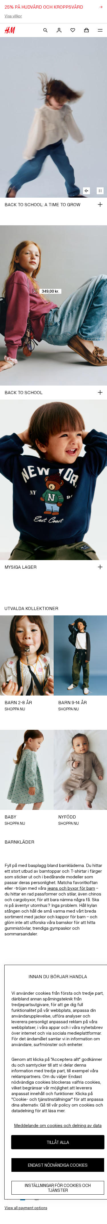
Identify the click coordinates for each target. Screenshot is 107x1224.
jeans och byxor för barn (71, 888)
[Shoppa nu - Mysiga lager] (100, 567)
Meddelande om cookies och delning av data (58, 1125)
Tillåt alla (58, 1142)
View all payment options (26, 1208)
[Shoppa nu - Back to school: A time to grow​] (100, 204)
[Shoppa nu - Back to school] (100, 392)
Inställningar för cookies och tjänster (58, 1188)
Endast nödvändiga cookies (58, 1165)
